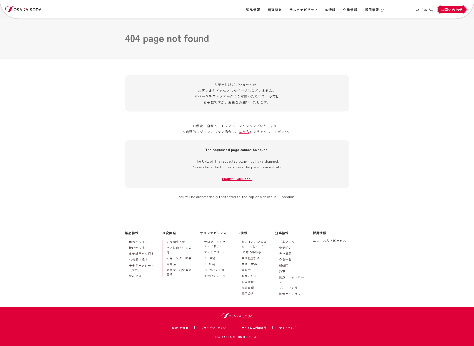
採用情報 (319, 232)
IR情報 (242, 232)
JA (418, 10)
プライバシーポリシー (215, 328)
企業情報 (281, 232)
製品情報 (131, 232)
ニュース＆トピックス (329, 240)
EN (425, 10)
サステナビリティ (213, 232)
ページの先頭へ (359, 225)
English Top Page (237, 178)
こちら (244, 131)
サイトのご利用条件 (254, 328)
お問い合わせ (452, 9)
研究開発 (169, 232)
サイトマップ (287, 328)
